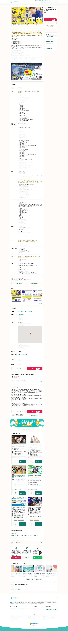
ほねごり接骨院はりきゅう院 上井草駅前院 (25, 311)
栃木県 (27, 535)
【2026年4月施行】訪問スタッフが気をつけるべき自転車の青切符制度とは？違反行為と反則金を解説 (28, 574)
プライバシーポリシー (31, 392)
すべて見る (40, 381)
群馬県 (36, 535)
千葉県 (23, 535)
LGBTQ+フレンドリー (26, 257)
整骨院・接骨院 (21, 123)
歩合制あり (26, 180)
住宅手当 (33, 181)
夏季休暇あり (26, 241)
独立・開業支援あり (21, 180)
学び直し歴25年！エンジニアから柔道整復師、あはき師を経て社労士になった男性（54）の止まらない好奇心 (51, 574)
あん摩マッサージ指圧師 (38, 586)
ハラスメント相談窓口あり (36, 182)
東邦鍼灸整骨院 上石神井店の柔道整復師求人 (34, 476)
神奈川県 (13, 535)
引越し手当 (27, 182)
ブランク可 (23, 256)
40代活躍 (39, 256)
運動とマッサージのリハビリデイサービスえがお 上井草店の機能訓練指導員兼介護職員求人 (18, 476)
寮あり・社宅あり (31, 180)
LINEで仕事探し (37, 0)
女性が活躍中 (30, 256)
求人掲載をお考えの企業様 (37, 608)
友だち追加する (38, 557)
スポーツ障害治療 (36, 91)
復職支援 (30, 181)
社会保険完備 (36, 180)
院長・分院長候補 (21, 91)
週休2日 (20, 240)
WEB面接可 (20, 257)
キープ (48, 2)
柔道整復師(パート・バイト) (23, 315)
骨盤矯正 (20, 92)
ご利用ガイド (42, 0)
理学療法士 (14, 586)
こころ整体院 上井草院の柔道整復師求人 (34, 507)
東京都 (14, 533)
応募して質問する (19, 283)
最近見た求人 (44, 2)
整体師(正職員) (21, 319)
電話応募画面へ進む (34, 283)
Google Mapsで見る (21, 347)
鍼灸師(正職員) (21, 316)
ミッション (28, 608)
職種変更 (40, 0)
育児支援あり (23, 240)
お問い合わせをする (34, 415)
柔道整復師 (26, 586)
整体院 (24, 123)
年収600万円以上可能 (38, 181)
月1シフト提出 (35, 240)
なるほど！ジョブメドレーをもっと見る (34, 579)
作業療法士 (20, 586)
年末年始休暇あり (32, 241)
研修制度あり (20, 201)
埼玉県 (18, 535)
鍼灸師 (32, 586)
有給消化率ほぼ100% (29, 240)
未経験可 (20, 256)
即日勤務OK (35, 256)
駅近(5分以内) (21, 322)
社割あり (31, 182)
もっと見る (40, 303)
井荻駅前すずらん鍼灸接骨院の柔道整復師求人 (18, 508)
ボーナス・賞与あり (21, 181)
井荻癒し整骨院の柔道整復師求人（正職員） (18, 444)
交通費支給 (26, 181)
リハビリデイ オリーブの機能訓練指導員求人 (34, 445)
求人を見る (22, 461)
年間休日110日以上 (21, 241)
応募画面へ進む (50, 19)
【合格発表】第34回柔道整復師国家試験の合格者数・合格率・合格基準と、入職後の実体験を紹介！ (39, 574)
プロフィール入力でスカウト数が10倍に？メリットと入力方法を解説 (16, 574)
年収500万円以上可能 (22, 182)
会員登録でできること (14, 555)
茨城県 (31, 535)
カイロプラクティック (30, 91)
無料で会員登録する (16, 557)
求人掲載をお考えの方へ (47, 0)
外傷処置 (25, 91)
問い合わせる (27, 557)
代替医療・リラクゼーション (23, 354)
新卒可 (27, 256)
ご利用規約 (16, 608)
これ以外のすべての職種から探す (16, 589)
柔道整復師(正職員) (21, 314)
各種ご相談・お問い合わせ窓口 (51, 609)
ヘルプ (25, 608)
